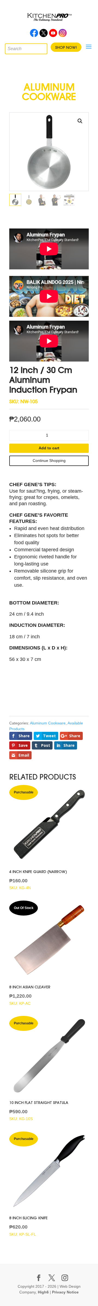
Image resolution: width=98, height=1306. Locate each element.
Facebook (34, 34)
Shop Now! (66, 47)
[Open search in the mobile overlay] (9, 47)
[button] (80, 121)
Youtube (53, 34)
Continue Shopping (49, 460)
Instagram (63, 34)
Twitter (43, 34)
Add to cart (49, 448)
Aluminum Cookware (48, 723)
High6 (43, 1292)
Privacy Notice (65, 1292)
